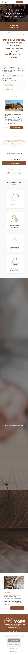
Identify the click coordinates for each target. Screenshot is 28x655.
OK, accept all (14, 640)
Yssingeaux (7, 86)
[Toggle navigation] (26, 2)
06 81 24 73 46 (14, 25)
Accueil (2, 31)
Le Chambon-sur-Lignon (10, 84)
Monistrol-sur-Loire (9, 89)
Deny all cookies (14, 644)
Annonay (7, 88)
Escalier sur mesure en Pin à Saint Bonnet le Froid (12, 595)
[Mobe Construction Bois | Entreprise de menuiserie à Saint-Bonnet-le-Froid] (4, 2)
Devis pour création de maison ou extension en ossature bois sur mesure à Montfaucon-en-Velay (14, 142)
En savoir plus (16, 127)
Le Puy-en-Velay (8, 82)
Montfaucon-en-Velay (9, 85)
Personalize (15, 648)
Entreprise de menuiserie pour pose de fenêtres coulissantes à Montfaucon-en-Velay (12, 141)
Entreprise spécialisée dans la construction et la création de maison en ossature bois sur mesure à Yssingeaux (14, 144)
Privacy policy (14, 651)
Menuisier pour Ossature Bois (13, 114)
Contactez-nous (14, 27)
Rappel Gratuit (19, 2)
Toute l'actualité (17, 608)
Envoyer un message (14, 163)
